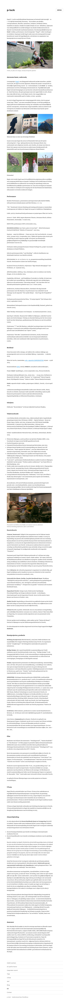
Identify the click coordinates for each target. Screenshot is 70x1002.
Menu (59, 10)
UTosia (9, 977)
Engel (17, 81)
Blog (8, 985)
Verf (8, 981)
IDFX (18, 366)
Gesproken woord (12, 970)
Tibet (8, 974)
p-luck (11, 10)
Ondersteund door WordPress (20, 997)
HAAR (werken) (11, 963)
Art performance (12, 966)
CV (8, 988)
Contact (9, 992)
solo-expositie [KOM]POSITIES (34, 360)
